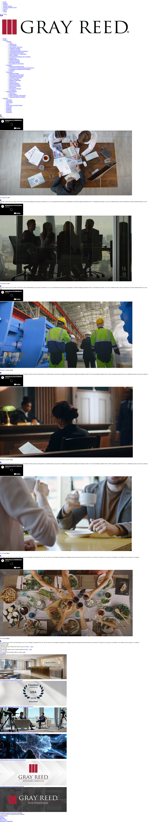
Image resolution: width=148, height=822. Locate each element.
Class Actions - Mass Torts (15, 47)
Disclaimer (2, 818)
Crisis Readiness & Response (16, 52)
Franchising (9, 106)
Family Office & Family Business (14, 105)
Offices (5, 10)
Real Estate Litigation (14, 62)
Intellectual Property (14, 59)
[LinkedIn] (1, 15)
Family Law (12, 92)
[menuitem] (75, 38)
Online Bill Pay (4, 815)
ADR (10, 42)
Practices (5, 3)
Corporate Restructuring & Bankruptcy (18, 51)
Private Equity (12, 87)
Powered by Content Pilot (6, 821)
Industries (5, 4)
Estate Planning (13, 94)
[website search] (1, 116)
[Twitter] (2, 15)
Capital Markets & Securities (16, 76)
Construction (9, 101)
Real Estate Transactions (15, 88)
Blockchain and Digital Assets (16, 66)
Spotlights (2, 653)
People (4, 2)
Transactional (9, 72)
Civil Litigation (13, 45)
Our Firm (5, 8)
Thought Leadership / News (10, 7)
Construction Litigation (15, 49)
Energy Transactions (14, 79)
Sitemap (2, 817)
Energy (8, 104)
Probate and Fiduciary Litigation (17, 97)
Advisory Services (7, 6)
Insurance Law (12, 58)
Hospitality (8, 109)
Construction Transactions (15, 77)
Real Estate (9, 111)
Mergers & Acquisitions (15, 86)
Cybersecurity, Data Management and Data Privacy (21, 67)
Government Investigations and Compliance (20, 56)
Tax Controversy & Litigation (16, 63)
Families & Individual (11, 91)
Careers (5, 11)
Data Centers (9, 102)
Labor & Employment (14, 61)
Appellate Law (12, 44)
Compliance (9, 65)
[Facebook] (0, 15)
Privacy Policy (3, 820)
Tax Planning (12, 90)
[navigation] (74, 115)
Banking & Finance (14, 73)
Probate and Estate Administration (17, 95)
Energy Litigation (13, 55)
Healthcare (11, 70)
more (32, 646)
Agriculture (9, 99)
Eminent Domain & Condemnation (17, 54)
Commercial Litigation (14, 48)
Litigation (8, 41)
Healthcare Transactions (15, 80)
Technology (9, 112)
